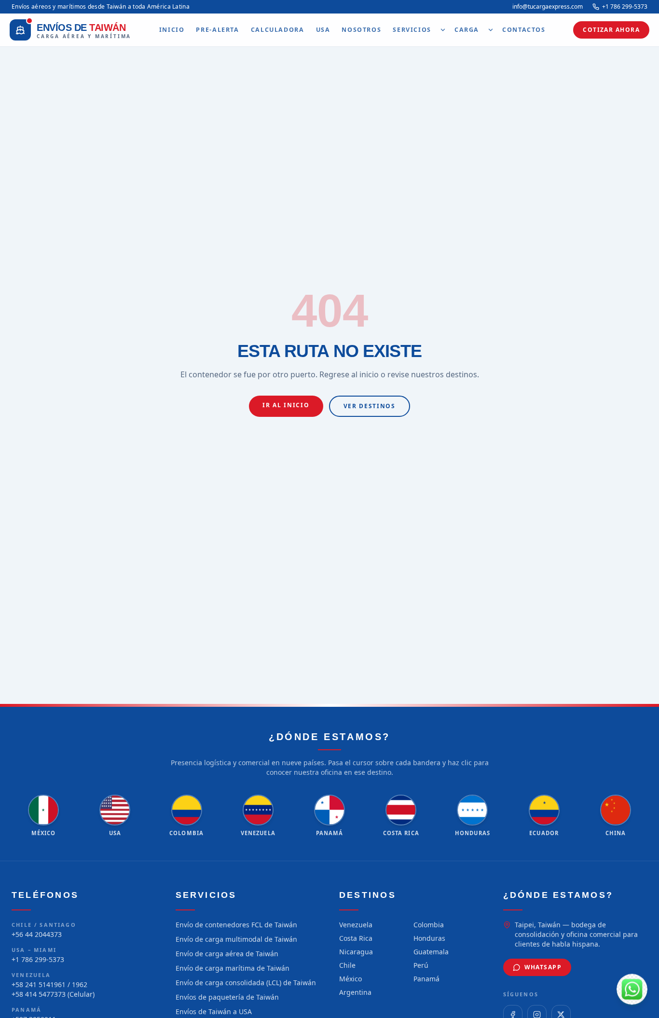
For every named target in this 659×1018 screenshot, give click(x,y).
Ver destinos (369, 406)
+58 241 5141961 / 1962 (49, 984)
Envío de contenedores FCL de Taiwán (236, 924)
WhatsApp (543, 967)
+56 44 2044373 (37, 934)
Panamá (426, 978)
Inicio (172, 30)
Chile (347, 965)
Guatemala (431, 951)
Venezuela (355, 924)
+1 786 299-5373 (624, 7)
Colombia (428, 924)
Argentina (355, 992)
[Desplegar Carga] (490, 30)
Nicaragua (356, 951)
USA (323, 30)
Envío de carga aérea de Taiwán (227, 953)
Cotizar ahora (611, 30)
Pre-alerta (217, 30)
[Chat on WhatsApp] (632, 991)
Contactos (524, 30)
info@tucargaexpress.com (547, 7)
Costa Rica (355, 938)
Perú (420, 965)
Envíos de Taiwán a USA (214, 1011)
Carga (466, 30)
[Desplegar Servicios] (443, 30)
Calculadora (277, 30)
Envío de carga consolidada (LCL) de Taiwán (246, 982)
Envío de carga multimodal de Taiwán (236, 939)
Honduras (429, 938)
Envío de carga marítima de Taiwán (232, 968)
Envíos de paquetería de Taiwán (227, 997)
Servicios (412, 30)
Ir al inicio (285, 405)
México (350, 978)
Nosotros (361, 30)
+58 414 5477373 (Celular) (53, 994)
